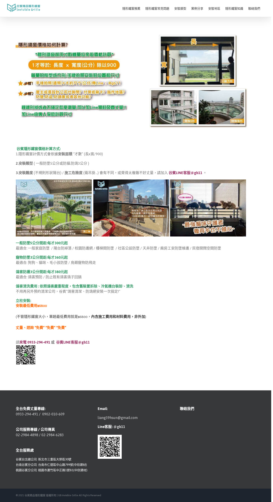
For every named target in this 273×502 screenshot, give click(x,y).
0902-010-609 (53, 414)
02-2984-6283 (52, 435)
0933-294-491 (27, 414)
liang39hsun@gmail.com (118, 418)
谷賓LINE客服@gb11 (185, 173)
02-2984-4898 (27, 435)
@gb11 (119, 427)
